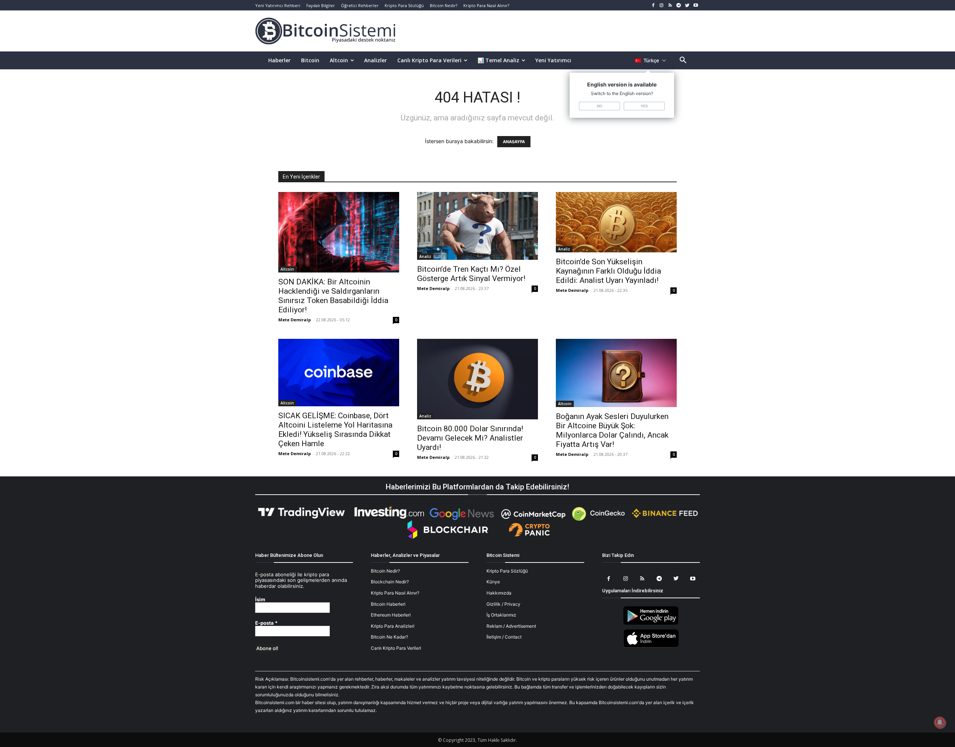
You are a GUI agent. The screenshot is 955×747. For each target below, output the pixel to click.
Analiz (425, 256)
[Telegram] (678, 5)
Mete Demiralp (294, 319)
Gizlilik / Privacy (503, 604)
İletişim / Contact (504, 637)
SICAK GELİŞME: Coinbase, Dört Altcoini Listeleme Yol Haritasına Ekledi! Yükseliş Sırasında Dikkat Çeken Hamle (335, 429)
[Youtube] (695, 5)
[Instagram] (661, 5)
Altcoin (287, 269)
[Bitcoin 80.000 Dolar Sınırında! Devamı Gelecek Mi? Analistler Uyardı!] (477, 379)
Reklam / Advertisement (511, 626)
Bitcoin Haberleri (388, 604)
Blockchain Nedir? (390, 581)
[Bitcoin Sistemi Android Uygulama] (651, 623)
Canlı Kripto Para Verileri (396, 648)
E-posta (266, 623)
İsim (260, 599)
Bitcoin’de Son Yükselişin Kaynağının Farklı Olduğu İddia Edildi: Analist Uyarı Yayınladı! (608, 271)
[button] (683, 60)
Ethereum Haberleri (391, 615)
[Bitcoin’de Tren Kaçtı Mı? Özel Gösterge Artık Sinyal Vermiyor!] (477, 226)
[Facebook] (653, 5)
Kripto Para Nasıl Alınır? (395, 593)
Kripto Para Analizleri (392, 626)
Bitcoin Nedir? (385, 571)
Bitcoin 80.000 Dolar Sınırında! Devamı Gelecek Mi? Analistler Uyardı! (470, 438)
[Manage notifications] (940, 722)
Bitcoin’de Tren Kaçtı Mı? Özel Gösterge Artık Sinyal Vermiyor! (471, 274)
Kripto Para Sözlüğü (507, 571)
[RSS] (670, 5)
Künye (493, 581)
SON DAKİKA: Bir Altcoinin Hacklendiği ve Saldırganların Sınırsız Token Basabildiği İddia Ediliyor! (333, 295)
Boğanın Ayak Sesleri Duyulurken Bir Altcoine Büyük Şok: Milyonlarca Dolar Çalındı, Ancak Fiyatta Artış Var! (612, 430)
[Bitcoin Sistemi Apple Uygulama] (651, 646)
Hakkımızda (498, 593)
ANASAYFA (514, 141)
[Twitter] (687, 5)
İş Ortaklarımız (501, 615)
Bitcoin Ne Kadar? (389, 637)
